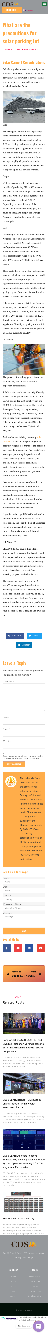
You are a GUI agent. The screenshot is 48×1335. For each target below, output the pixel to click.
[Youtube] (18, 948)
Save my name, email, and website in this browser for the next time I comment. (23, 757)
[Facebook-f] (7, 948)
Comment (8, 681)
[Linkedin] (29, 948)
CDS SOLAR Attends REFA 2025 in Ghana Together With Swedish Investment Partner (22, 1103)
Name (6, 717)
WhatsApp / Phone (12, 904)
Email (6, 729)
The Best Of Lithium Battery (18, 1218)
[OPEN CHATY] (38, 1326)
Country (7, 895)
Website (7, 741)
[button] (44, 4)
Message (7, 913)
